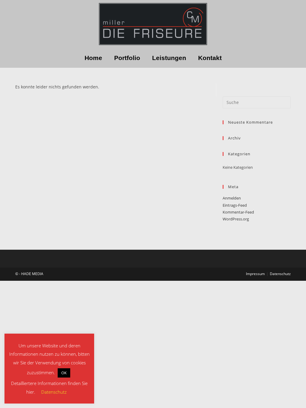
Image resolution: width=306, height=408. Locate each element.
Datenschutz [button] (54, 392)
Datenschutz (280, 273)
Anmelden (232, 198)
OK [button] (64, 372)
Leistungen (169, 57)
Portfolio (127, 57)
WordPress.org (236, 219)
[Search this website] (257, 102)
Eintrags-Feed (235, 205)
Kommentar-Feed (238, 212)
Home (93, 57)
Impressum (255, 273)
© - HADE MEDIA (29, 273)
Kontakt (210, 57)
